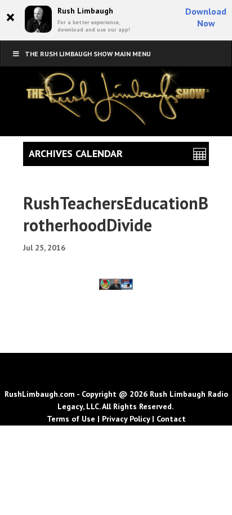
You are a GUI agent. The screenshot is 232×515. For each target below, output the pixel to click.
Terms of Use (71, 419)
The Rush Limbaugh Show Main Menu (88, 54)
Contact (171, 419)
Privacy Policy (126, 419)
